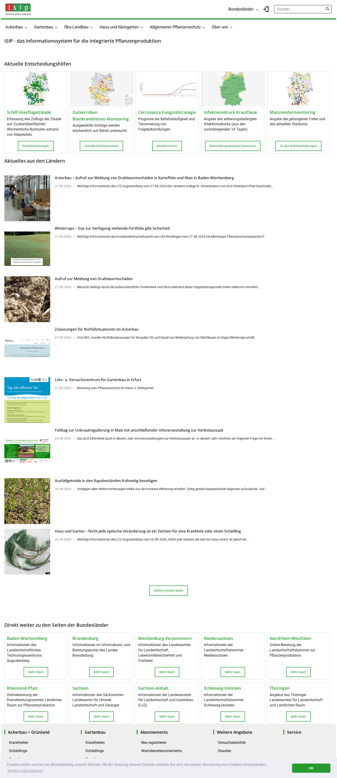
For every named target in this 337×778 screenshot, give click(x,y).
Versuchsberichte (232, 742)
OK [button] (311, 768)
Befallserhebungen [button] (35, 146)
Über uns (220, 27)
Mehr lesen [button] (36, 672)
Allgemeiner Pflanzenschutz (175, 27)
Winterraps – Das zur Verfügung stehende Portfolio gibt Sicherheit (112, 228)
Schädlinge (18, 751)
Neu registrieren (153, 742)
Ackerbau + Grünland (29, 732)
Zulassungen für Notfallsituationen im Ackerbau (96, 329)
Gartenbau (43, 27)
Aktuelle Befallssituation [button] (101, 146)
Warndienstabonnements (161, 751)
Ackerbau (14, 27)
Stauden (224, 751)
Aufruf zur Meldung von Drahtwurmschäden (94, 278)
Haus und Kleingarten (119, 27)
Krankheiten (18, 742)
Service (294, 732)
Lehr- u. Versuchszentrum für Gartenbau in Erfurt (98, 379)
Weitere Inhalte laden (168, 590)
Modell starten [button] (167, 146)
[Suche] (327, 9)
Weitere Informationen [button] (25, 771)
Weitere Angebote (234, 732)
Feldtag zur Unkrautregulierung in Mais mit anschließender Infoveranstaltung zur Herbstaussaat (139, 430)
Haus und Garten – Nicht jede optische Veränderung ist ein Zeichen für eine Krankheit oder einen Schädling (148, 531)
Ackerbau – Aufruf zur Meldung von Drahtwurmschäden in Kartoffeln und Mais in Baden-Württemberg (144, 177)
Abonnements (154, 732)
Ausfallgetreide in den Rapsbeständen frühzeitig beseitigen (106, 480)
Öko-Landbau (76, 27)
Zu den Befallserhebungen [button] (298, 146)
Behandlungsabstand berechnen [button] (233, 146)
